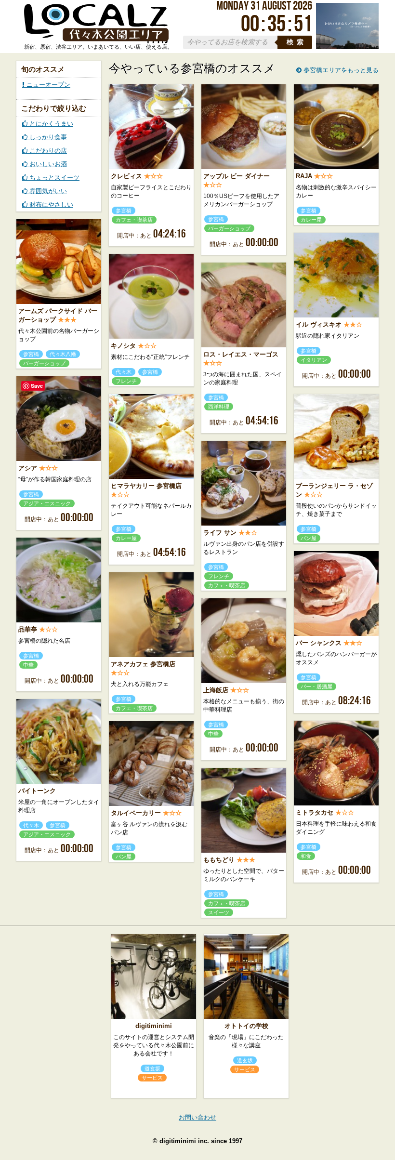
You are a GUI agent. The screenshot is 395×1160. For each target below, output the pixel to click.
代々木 (124, 372)
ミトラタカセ (314, 812)
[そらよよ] (347, 47)
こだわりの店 (47, 150)
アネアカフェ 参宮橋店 (143, 664)
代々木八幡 (63, 354)
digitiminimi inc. (184, 1141)
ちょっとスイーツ (53, 177)
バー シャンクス (319, 642)
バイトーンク (37, 790)
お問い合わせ (197, 1117)
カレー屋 (311, 220)
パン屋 (308, 538)
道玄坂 (152, 1068)
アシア (27, 468)
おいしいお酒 (47, 164)
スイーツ (218, 912)
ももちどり (219, 859)
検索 (297, 42)
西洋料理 (218, 406)
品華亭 (27, 629)
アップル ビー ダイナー (236, 176)
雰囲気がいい (47, 191)
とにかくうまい (50, 123)
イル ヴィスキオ (319, 324)
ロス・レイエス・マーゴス (240, 354)
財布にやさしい (50, 204)
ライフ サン (220, 532)
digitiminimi (153, 1025)
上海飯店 (215, 690)
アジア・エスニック (47, 503)
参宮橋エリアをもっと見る (340, 70)
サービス (152, 1078)
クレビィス (126, 176)
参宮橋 (124, 210)
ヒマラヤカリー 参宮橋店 (146, 485)
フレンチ (126, 381)
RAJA (304, 176)
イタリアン (314, 360)
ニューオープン (47, 84)
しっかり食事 (47, 137)
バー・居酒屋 (316, 686)
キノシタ (123, 345)
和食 (306, 856)
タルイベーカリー (136, 813)
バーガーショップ (229, 228)
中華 (28, 665)
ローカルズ (96, 23)
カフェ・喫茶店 (134, 220)
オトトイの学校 (246, 1025)
